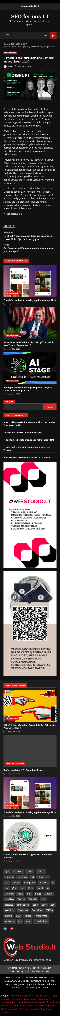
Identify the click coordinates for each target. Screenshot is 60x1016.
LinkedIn (9, 893)
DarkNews (28, 987)
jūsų (14, 888)
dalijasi (40, 871)
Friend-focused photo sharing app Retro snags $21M (30, 281)
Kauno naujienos (9, 1008)
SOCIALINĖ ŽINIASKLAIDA (15, 764)
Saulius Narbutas (29, 1002)
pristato (9, 904)
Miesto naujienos (10, 1002)
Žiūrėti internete (53, 35)
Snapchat (23, 910)
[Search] (46, 36)
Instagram (29, 882)
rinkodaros (23, 904)
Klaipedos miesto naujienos (37, 998)
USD (18, 915)
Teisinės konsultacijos (46, 995)
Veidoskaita (6, 1005)
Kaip (30, 888)
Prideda (33, 899)
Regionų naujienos (29, 1008)
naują (38, 893)
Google (16, 882)
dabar (30, 871)
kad (22, 888)
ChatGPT (18, 871)
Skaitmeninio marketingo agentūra (33, 959)
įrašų (28, 921)
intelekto (43, 882)
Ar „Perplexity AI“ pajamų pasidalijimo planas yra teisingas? (28, 248)
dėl (32, 877)
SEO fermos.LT (30, 16)
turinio (8, 915)
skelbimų (9, 910)
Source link (9, 225)
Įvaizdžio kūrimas (49, 1002)
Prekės (21, 899)
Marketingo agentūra (22, 995)
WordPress (41, 915)
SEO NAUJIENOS (12, 718)
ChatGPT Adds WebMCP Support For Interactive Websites (30, 835)
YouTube (9, 921)
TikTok (49, 910)
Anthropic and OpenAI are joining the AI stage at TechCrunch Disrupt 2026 (30, 368)
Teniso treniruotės (23, 1005)
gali (7, 882)
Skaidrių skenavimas (11, 998)
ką (48, 888)
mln (29, 893)
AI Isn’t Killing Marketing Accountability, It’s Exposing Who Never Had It (30, 706)
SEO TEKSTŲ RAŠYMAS (38, 971)
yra (20, 921)
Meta (20, 893)
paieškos (9, 899)
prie (43, 899)
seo (53, 904)
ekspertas (43, 877)
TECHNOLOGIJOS (10, 53)
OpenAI (48, 893)
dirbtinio (22, 877)
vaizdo (28, 915)
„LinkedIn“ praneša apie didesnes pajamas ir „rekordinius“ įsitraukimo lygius (28, 236)
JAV (6, 888)
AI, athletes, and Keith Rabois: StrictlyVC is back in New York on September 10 (30, 323)
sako (35, 904)
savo (44, 904)
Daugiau (9, 877)
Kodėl (40, 888)
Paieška (9, 402)
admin (11, 66)
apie (7, 871)
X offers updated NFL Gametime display (22, 432)
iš (53, 882)
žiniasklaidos (41, 921)
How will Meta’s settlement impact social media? (27, 457)
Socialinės (37, 910)
